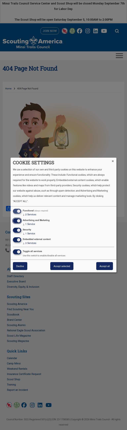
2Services (29, 214)
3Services (29, 243)
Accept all (105, 266)
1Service (29, 224)
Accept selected (62, 266)
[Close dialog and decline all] (113, 160)
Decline (20, 266)
